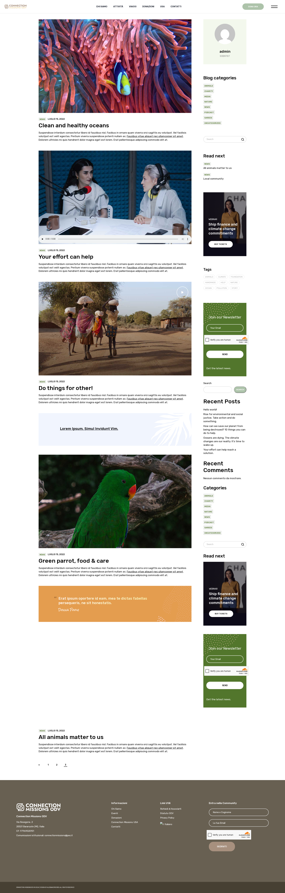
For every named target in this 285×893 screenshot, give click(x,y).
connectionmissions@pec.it (59, 835)
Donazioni (116, 817)
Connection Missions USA (124, 822)
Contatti (115, 826)
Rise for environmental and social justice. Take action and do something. (223, 418)
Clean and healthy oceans (74, 125)
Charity (208, 91)
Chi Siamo (116, 809)
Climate (222, 277)
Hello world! (210, 409)
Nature (208, 102)
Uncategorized (212, 123)
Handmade (210, 282)
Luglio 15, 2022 (56, 119)
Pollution (222, 288)
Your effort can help (66, 256)
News (42, 119)
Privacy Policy (167, 817)
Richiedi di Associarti (170, 809)
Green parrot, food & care (74, 560)
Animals (208, 86)
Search (207, 383)
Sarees (208, 118)
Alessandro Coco (53, 887)
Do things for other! (66, 388)
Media (207, 96)
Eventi (114, 813)
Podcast (209, 112)
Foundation (237, 277)
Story (235, 288)
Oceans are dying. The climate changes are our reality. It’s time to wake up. (223, 441)
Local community (213, 178)
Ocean (208, 288)
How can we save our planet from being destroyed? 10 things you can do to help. (224, 430)
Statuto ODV (167, 813)
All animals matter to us (71, 737)
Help (223, 282)
